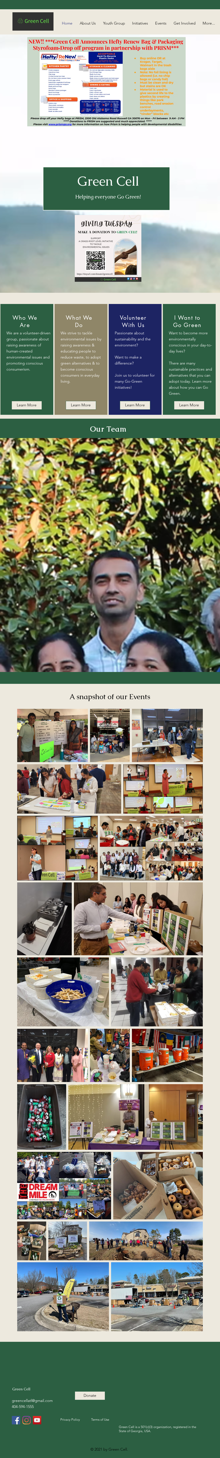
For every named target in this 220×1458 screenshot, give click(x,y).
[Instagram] (26, 1420)
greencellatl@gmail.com (32, 1400)
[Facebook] (16, 1420)
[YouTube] (37, 1420)
